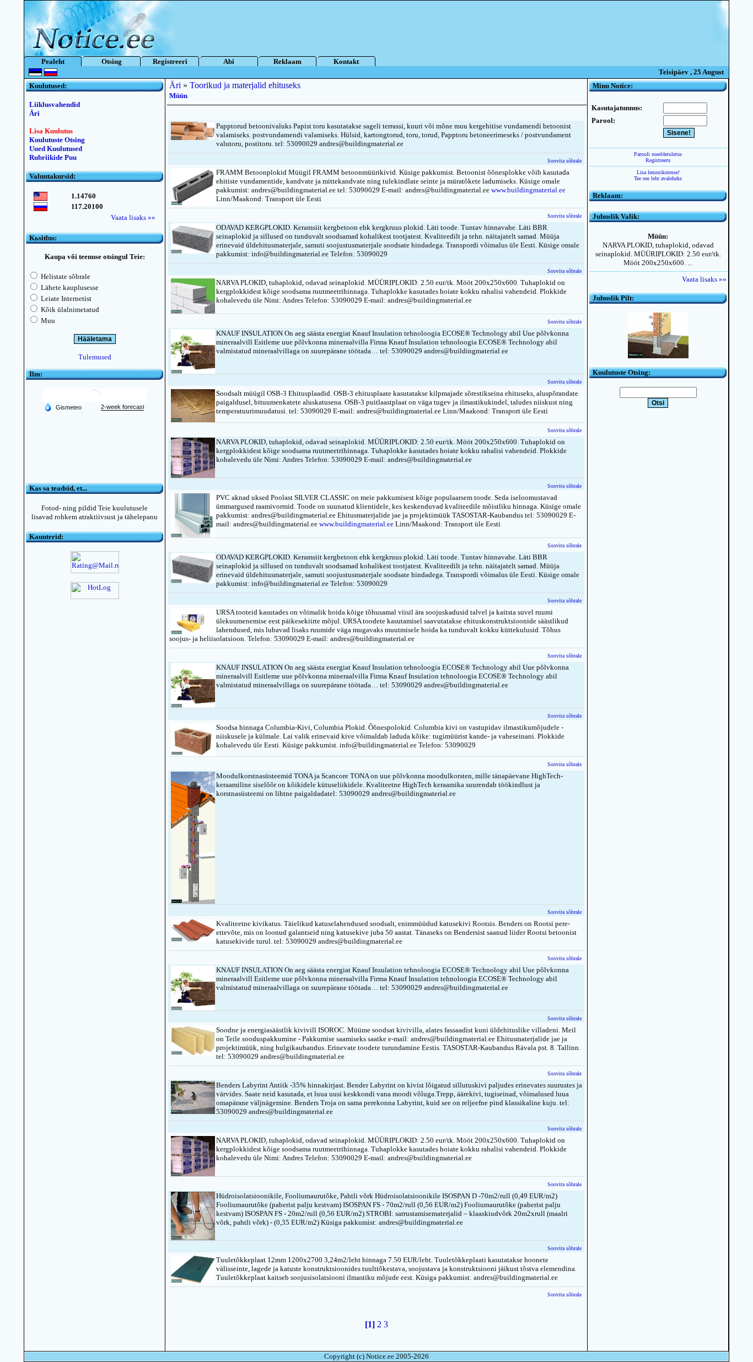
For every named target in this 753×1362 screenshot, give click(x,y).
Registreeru (658, 160)
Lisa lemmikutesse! (658, 172)
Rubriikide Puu (53, 157)
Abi (228, 61)
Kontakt (346, 61)
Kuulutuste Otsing (57, 140)
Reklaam (287, 61)
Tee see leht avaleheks (658, 178)
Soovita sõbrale (564, 161)
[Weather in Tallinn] (94, 399)
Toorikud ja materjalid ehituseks (245, 85)
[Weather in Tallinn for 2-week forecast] (122, 407)
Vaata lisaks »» (133, 217)
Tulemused (94, 357)
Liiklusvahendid (54, 104)
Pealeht (52, 61)
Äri (34, 113)
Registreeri (170, 61)
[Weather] (62, 406)
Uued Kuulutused (55, 148)
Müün (178, 95)
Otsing (111, 61)
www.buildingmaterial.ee (528, 190)
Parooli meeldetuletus (658, 154)
